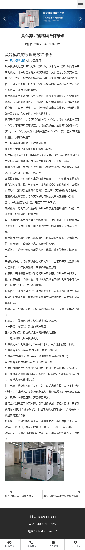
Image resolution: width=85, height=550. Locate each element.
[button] (81, 4)
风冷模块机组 (18, 60)
